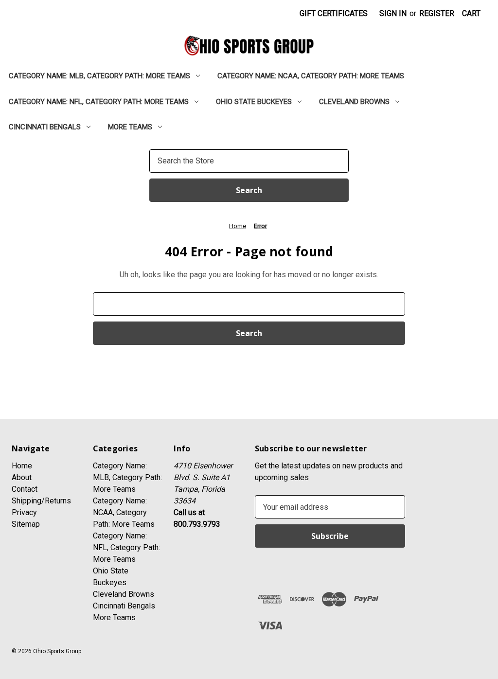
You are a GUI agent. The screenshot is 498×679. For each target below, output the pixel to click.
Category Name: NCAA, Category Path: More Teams (310, 75)
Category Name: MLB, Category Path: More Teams (99, 75)
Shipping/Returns (41, 500)
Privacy (24, 512)
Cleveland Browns (354, 101)
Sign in (393, 13)
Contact (24, 489)
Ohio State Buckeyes (254, 101)
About (22, 477)
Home (22, 465)
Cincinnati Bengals (45, 127)
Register (436, 13)
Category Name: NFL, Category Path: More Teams (99, 101)
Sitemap (26, 524)
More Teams (130, 127)
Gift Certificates (334, 13)
